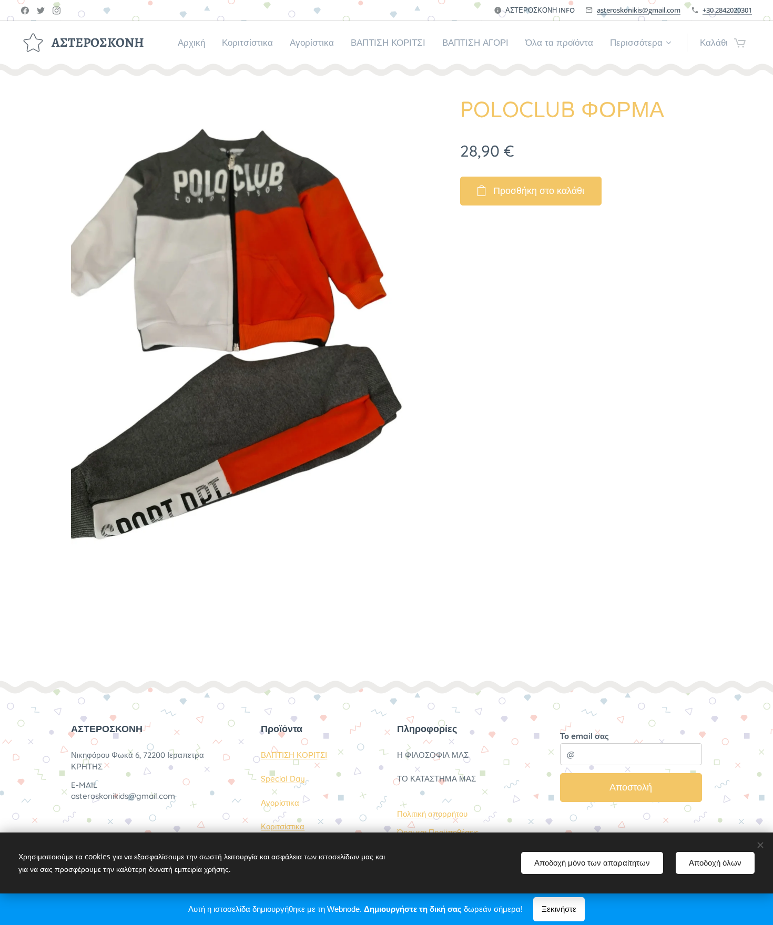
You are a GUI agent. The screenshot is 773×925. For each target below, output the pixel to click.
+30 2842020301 (727, 10)
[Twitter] (40, 10)
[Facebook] (25, 10)
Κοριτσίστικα (282, 826)
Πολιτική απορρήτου (432, 814)
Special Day (283, 779)
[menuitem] (194, 42)
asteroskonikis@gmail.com (638, 10)
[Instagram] (56, 10)
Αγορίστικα (280, 803)
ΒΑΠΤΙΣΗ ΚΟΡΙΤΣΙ (294, 755)
